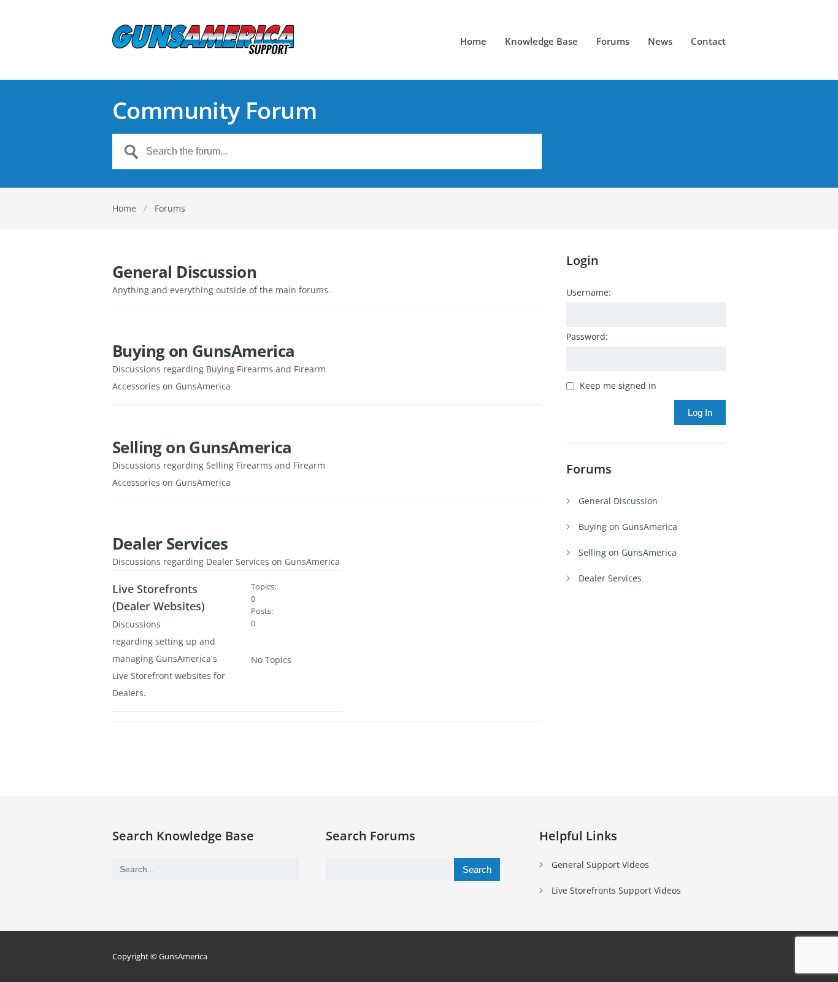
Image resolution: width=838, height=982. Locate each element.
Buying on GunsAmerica (203, 350)
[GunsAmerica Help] (204, 40)
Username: (588, 292)
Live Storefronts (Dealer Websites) (158, 597)
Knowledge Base (541, 42)
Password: (587, 336)
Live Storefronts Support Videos (616, 890)
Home (473, 42)
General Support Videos (600, 864)
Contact (708, 42)
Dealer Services (170, 543)
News (660, 42)
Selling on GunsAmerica (202, 447)
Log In (700, 412)
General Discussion (184, 271)
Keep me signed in (618, 386)
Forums (612, 42)
